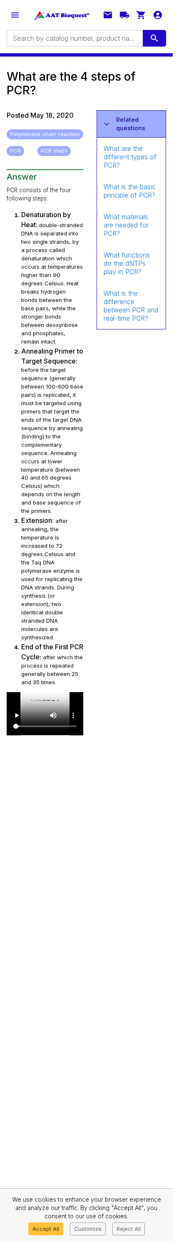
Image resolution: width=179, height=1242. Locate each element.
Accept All (45, 1228)
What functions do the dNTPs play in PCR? (127, 263)
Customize (88, 1228)
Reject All (129, 1228)
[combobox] (74, 38)
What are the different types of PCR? (130, 156)
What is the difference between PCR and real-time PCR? (131, 305)
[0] (141, 15)
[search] (154, 38)
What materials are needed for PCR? (126, 225)
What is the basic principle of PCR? (130, 191)
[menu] (15, 15)
